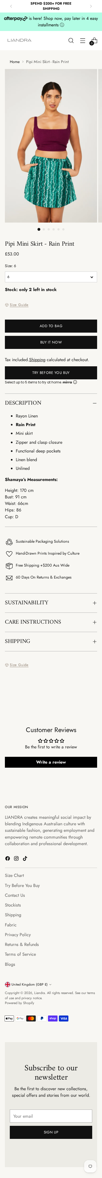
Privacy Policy (18, 935)
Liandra (39, 992)
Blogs (10, 964)
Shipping (37, 360)
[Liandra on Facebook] (8, 859)
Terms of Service (20, 954)
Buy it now (51, 342)
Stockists (13, 905)
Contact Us (15, 895)
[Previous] (11, 6)
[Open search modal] (70, 40)
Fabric (11, 925)
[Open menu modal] (82, 40)
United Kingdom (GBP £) (29, 984)
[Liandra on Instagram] (17, 859)
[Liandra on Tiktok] (25, 859)
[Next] (91, 6)
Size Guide (19, 304)
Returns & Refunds (22, 944)
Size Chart (14, 875)
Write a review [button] (51, 762)
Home (15, 61)
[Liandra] (20, 40)
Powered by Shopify (19, 1003)
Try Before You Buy (51, 372)
